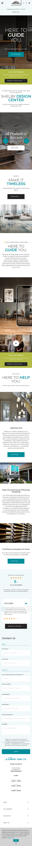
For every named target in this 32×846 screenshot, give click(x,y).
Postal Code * (5, 704)
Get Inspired (7, 809)
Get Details (14, 561)
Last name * (5, 659)
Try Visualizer (16, 54)
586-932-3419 (16, 12)
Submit (16, 751)
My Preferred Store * (7, 714)
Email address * (6, 694)
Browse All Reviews (14, 626)
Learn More (14, 147)
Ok (16, 840)
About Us (6, 822)
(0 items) (29, 3)
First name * (5, 648)
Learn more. (11, 837)
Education (7, 816)
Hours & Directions (16, 771)
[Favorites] (26, 3)
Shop (5, 802)
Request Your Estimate (14, 80)
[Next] (26, 141)
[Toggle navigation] (2, 3)
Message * (4, 724)
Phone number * (6, 684)
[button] (23, 3)
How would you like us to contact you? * (12, 674)
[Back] (5, 141)
